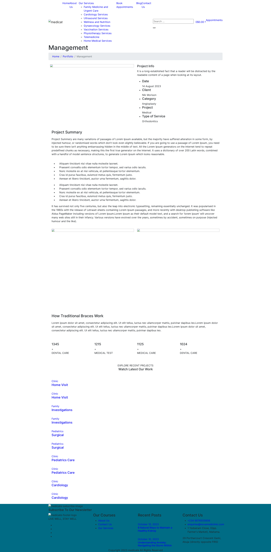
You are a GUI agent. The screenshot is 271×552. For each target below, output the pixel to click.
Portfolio (68, 56)
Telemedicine (91, 37)
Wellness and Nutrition (97, 21)
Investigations (62, 410)
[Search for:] (173, 21)
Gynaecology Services (97, 25)
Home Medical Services (98, 40)
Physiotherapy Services (98, 33)
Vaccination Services (96, 29)
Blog (139, 3)
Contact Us (105, 524)
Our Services (86, 3)
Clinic (55, 381)
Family (55, 406)
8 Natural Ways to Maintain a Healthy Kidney (155, 529)
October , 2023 (148, 524)
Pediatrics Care (63, 460)
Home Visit (60, 385)
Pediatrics (57, 431)
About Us (103, 520)
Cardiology (60, 485)
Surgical (58, 435)
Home (65, 3)
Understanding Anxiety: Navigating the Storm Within (155, 544)
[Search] (154, 27)
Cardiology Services (96, 14)
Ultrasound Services (96, 18)
